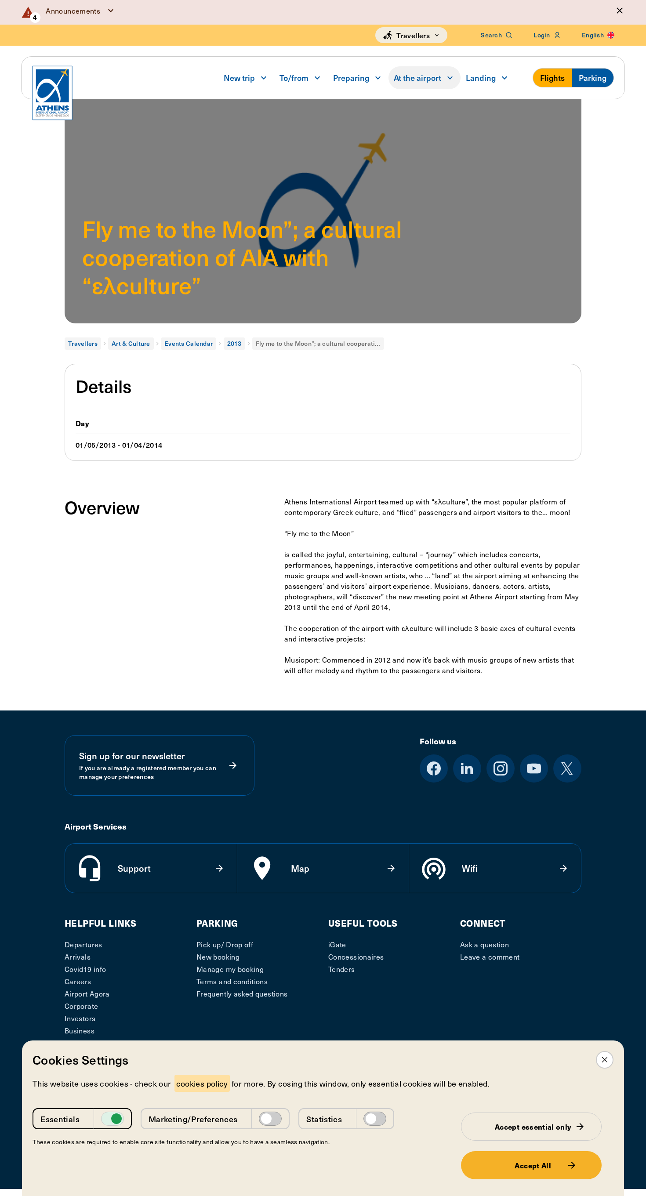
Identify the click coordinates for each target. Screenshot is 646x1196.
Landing (481, 77)
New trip (239, 77)
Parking (592, 77)
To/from (293, 77)
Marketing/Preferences (193, 1119)
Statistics (324, 1119)
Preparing (351, 77)
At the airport (417, 77)
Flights (552, 77)
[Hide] (619, 10)
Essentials (60, 1119)
